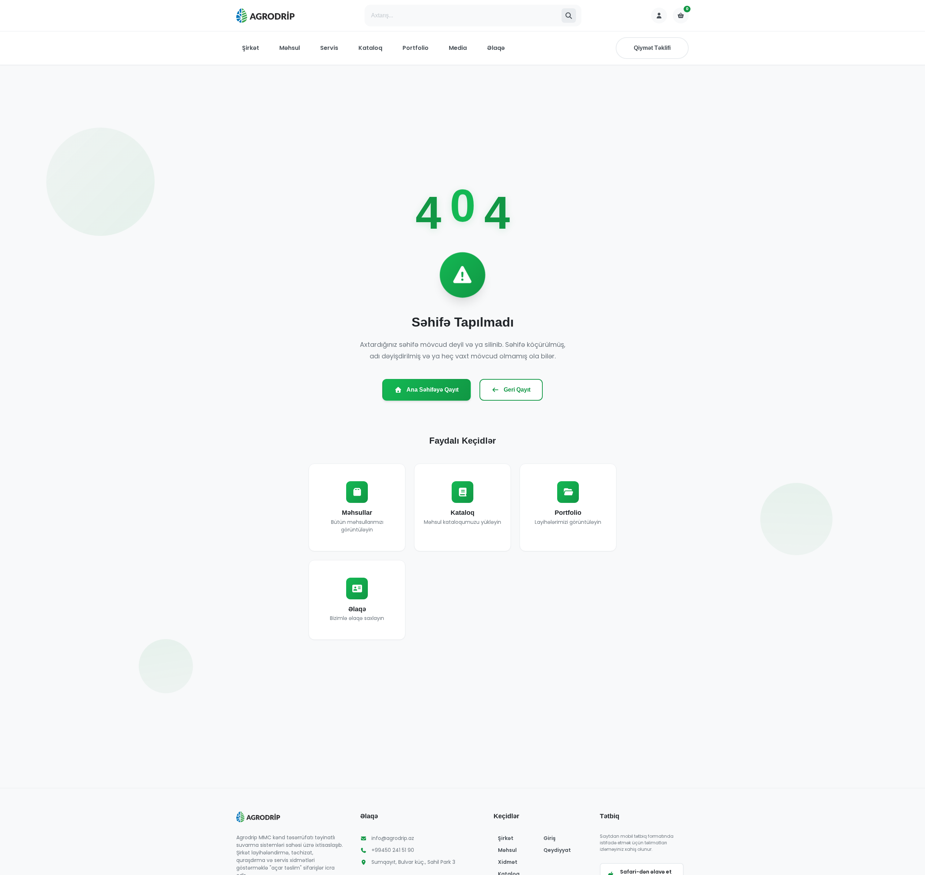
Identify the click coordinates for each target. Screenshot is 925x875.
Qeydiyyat (557, 850)
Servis (329, 48)
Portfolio (416, 48)
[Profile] (659, 15)
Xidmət (507, 862)
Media (458, 48)
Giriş (549, 838)
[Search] (569, 15)
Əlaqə (496, 48)
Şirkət (250, 48)
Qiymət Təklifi (652, 48)
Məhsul (289, 48)
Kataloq (370, 48)
